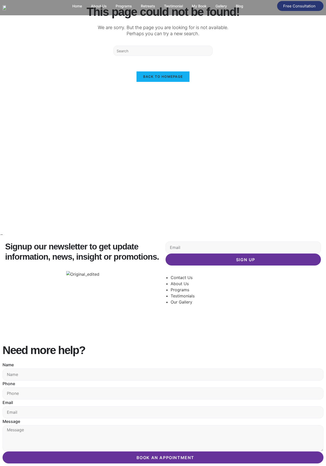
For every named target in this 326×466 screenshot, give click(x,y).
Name (8, 364)
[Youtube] (214, 325)
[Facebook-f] (172, 325)
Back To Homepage (163, 76)
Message (11, 421)
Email (8, 402)
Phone (9, 383)
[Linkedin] (200, 325)
